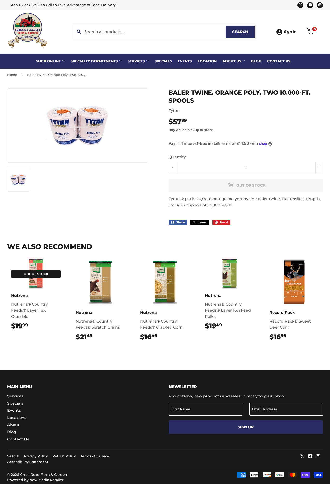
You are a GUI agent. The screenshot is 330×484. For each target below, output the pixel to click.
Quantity (177, 157)
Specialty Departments (95, 61)
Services (137, 61)
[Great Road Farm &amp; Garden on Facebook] (310, 457)
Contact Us (278, 61)
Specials (163, 61)
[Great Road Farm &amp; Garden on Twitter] (302, 457)
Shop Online (49, 61)
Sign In (290, 32)
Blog (256, 61)
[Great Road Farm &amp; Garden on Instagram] (318, 457)
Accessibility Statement (27, 462)
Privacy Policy (36, 456)
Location (207, 61)
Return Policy (64, 456)
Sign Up (246, 427)
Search (243, 31)
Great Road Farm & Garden (43, 475)
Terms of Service (94, 456)
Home (12, 75)
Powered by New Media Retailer (35, 480)
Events (185, 61)
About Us (232, 61)
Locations (16, 417)
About (13, 425)
